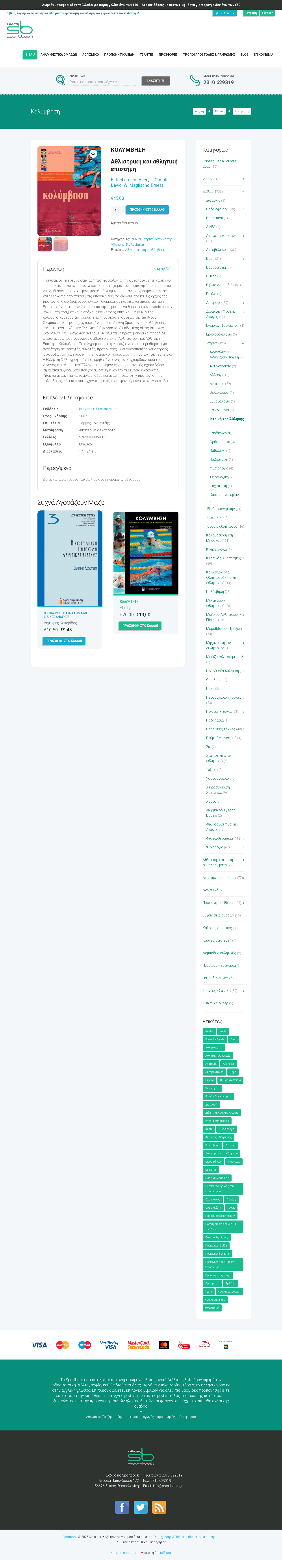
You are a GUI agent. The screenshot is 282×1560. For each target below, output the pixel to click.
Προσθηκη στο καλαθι (147, 209)
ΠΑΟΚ (231, 1207)
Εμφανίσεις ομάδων (218, 915)
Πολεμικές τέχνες (220, 729)
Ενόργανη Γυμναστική (222, 325)
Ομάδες (231, 1199)
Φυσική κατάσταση (229, 1291)
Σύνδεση (267, 13)
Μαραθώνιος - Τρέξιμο (224, 629)
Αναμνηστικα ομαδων (59, 54)
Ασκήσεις (228, 1063)
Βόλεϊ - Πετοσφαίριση (218, 1096)
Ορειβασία (214, 680)
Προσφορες (168, 54)
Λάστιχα (231, 1145)
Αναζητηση (156, 81)
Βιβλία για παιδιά (219, 285)
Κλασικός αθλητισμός (218, 1137)
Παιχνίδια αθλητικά (217, 978)
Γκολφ (211, 294)
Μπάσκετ (210, 1169)
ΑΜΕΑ (210, 227)
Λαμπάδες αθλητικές (219, 953)
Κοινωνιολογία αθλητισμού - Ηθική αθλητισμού (221, 577)
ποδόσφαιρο (212, 1308)
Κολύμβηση (135, 244)
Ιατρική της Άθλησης (227, 419)
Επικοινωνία (219, 410)
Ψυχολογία (214, 847)
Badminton (214, 218)
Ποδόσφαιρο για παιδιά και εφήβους (221, 1226)
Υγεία (208, 1291)
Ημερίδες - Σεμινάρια (219, 965)
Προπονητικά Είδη (217, 903)
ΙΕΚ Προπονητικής (220, 509)
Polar (233, 1039)
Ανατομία (217, 384)
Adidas (209, 1031)
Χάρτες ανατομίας (224, 495)
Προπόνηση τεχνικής (217, 1275)
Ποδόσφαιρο (216, 209)
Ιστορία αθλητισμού (221, 526)
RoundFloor (162, 1552)
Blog (244, 54)
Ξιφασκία (213, 200)
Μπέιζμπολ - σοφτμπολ (225, 657)
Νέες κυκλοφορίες (217, 1178)
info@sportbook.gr (167, 1486)
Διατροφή (214, 302)
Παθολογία (218, 451)
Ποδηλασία (215, 720)
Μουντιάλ (234, 1161)
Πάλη (210, 688)
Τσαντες (147, 54)
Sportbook (69, 1537)
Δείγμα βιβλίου (163, 269)
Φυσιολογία (219, 468)
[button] (93, 154)
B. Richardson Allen (129, 179)
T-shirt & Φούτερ (215, 1003)
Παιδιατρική (219, 459)
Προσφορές (212, 1283)
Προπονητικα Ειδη (119, 54)
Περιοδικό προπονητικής (220, 1215)
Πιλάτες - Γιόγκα (219, 711)
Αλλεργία (217, 375)
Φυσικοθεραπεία (219, 838)
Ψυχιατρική (218, 486)
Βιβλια (30, 54)
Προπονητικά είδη (216, 1245)
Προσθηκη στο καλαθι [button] (64, 641)
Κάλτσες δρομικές (217, 928)
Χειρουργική (219, 477)
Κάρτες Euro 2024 (217, 940)
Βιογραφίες (212, 1088)
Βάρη (210, 258)
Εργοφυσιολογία (219, 334)
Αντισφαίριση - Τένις (222, 236)
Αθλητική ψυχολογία (217, 1055)
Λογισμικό (211, 890)
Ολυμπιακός (212, 1199)
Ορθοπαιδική (220, 442)
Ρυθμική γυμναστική (221, 738)
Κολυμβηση (129, 601)
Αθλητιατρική (135, 250)
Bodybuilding (216, 267)
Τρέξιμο (230, 1283)
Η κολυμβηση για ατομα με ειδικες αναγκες (66, 615)
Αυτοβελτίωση (217, 250)
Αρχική (199, 111)
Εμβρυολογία (220, 401)
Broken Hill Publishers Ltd (98, 409)
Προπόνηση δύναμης (217, 1253)
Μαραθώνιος (213, 1161)
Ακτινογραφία (220, 366)
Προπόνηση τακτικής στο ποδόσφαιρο (220, 1264)
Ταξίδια (212, 770)
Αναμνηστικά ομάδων (219, 878)
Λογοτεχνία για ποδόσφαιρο (221, 1153)
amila (223, 1031)
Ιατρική (148, 239)
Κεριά (209, 1129)
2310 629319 (218, 82)
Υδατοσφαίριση (218, 778)
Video (207, 179)
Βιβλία (219, 111)
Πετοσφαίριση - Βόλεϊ (223, 697)
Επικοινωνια (263, 54)
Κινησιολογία (216, 549)
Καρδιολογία (220, 433)
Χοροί (211, 801)
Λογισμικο (90, 54)
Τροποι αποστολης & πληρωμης (209, 54)
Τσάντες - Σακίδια (217, 991)
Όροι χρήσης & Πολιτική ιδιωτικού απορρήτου (186, 1537)
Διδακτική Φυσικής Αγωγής (221, 1112)
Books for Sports (214, 1039)
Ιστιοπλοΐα (215, 518)
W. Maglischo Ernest (143, 185)
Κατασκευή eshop (123, 1552)
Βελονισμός (219, 392)
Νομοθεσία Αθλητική (222, 671)
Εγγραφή (251, 13)
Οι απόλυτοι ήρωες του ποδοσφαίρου (219, 1189)
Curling (211, 276)
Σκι (208, 747)
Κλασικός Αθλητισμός (223, 558)
